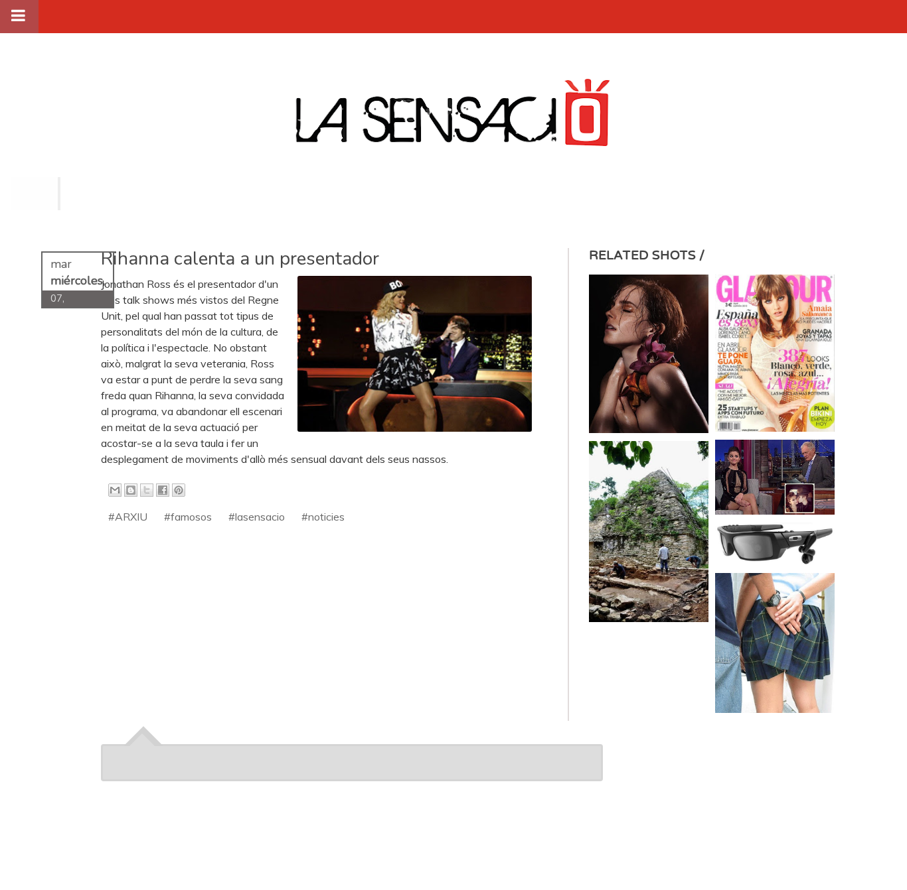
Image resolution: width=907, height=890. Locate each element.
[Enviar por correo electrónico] (115, 490)
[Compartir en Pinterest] (178, 490)
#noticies (323, 516)
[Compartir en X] (146, 490)
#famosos (188, 516)
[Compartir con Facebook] (162, 490)
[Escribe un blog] (130, 490)
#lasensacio (256, 516)
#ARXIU (127, 516)
